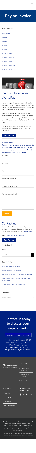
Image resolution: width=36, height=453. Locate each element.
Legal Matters (6, 33)
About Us (7, 393)
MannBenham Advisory (25, 376)
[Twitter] (24, 394)
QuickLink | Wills (7, 61)
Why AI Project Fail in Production (12, 271)
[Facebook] (20, 394)
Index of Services (7, 53)
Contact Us (7, 401)
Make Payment (9, 135)
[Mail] (30, 394)
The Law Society (9, 406)
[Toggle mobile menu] (32, 3)
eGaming (4, 41)
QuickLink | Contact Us (8, 69)
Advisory (4, 49)
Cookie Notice (25, 433)
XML (8, 435)
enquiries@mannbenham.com (17, 347)
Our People (7, 397)
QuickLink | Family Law (8, 65)
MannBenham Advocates (25, 369)
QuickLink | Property (8, 57)
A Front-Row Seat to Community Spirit (13, 285)
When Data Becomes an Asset (11, 267)
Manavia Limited (26, 381)
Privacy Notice (16, 433)
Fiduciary (4, 45)
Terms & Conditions (16, 435)
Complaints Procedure (27, 435)
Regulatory (5, 37)
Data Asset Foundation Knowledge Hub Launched (17, 275)
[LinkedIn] (27, 394)
